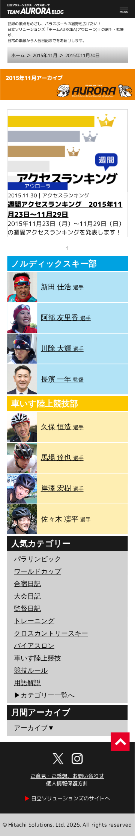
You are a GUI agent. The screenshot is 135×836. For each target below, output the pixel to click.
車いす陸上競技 (37, 658)
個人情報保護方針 (67, 783)
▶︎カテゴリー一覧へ (44, 695)
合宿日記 (27, 584)
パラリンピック (37, 559)
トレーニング (34, 621)
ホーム (18, 55)
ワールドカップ (37, 571)
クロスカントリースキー (51, 633)
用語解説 (27, 683)
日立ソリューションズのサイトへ (67, 798)
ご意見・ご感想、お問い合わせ (67, 775)
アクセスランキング (65, 195)
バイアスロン (34, 646)
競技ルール (31, 670)
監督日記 (27, 608)
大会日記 (27, 596)
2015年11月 (45, 55)
